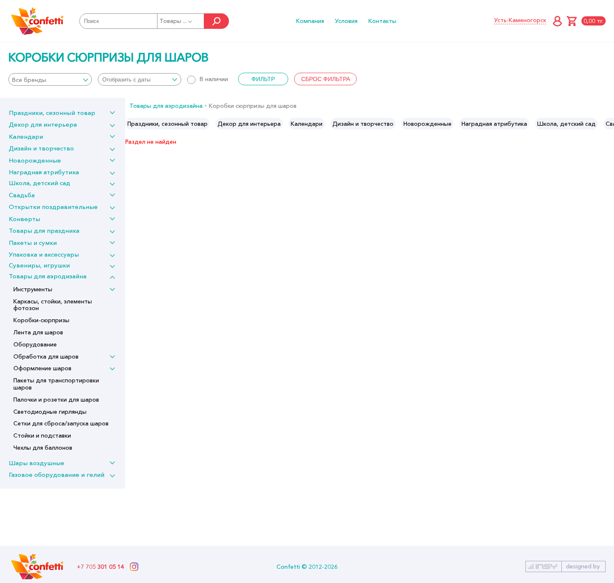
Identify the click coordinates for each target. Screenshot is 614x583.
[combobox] (50, 79)
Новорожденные (35, 160)
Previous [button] (132, 123)
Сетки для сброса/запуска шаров (61, 423)
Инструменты (32, 289)
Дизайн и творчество (41, 148)
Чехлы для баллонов (42, 447)
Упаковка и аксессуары (44, 254)
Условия (346, 21)
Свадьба (22, 195)
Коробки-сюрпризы (41, 320)
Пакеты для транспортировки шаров (56, 384)
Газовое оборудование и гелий (56, 475)
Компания (310, 21)
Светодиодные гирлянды (49, 411)
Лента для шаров (38, 332)
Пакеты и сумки (33, 243)
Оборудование (35, 344)
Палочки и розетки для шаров (56, 399)
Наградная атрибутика (44, 172)
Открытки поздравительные (53, 207)
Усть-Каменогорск (520, 20)
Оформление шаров (42, 368)
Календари (26, 136)
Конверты (24, 219)
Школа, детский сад (39, 183)
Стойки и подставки (42, 435)
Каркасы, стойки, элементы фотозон (52, 305)
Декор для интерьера (43, 124)
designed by (583, 566)
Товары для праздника (44, 230)
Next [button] (607, 123)
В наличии (214, 79)
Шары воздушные (36, 463)
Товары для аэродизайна (47, 276)
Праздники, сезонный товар (52, 113)
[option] (167, 124)
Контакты (382, 21)
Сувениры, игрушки (39, 265)
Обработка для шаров (46, 356)
